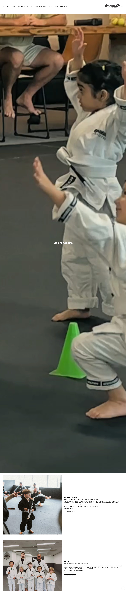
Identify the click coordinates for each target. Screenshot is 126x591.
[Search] (122, 6)
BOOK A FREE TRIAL (70, 511)
